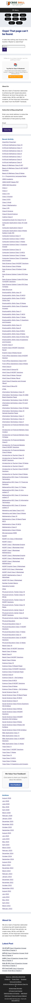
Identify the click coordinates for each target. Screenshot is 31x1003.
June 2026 (5, 804)
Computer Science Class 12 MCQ (13, 252)
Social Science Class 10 (10, 692)
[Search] (4, 50)
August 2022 (6, 891)
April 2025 (5, 845)
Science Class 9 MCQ (9, 680)
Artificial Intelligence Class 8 (12, 159)
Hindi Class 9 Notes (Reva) (11, 378)
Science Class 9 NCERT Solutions (13, 683)
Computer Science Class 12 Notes (13, 255)
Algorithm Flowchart (9, 142)
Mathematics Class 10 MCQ (11, 524)
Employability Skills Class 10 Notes (14, 303)
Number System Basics (10, 583)
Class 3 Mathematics (9, 205)
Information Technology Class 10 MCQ (15, 400)
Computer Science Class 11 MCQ (13, 239)
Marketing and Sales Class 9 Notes (14, 513)
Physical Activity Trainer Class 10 (13, 592)
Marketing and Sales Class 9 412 (13, 510)
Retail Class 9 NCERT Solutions (12, 657)
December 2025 (7, 821)
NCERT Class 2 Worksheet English (13, 555)
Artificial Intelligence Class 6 (12, 154)
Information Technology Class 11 (13, 416)
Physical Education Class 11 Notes (13, 632)
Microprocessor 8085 (9, 533)
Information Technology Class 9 (13, 422)
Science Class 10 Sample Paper (13, 672)
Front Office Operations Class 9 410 (14, 361)
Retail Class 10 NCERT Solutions (13, 648)
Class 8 (19, 23)
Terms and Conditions (15, 982)
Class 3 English (7, 196)
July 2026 (5, 801)
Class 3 (23, 15)
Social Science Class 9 (10, 701)
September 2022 (8, 888)
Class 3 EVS (6, 199)
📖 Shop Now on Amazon (15, 76)
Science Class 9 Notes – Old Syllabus (14, 689)
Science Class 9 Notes (9, 686)
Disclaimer (23, 979)
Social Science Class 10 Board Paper (14, 695)
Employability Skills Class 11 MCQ (13, 314)
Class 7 (12, 23)
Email (4, 123)
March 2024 (6, 865)
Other (4, 589)
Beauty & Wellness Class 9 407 (12, 165)
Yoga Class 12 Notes (9, 761)
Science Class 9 (7, 675)
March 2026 (6, 813)
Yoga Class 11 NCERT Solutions (12, 749)
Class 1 (8, 15)
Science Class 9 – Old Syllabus (12, 677)
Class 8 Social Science (10, 214)
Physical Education (8, 621)
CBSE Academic (7, 179)
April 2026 (5, 810)
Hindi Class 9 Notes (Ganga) (11, 375)
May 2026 (5, 807)
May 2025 (5, 842)
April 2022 (5, 903)
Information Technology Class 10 (13, 392)
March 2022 (6, 906)
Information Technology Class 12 (13, 419)
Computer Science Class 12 (11, 249)
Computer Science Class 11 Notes (13, 242)
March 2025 (6, 848)
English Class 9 (7, 345)
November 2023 (7, 868)
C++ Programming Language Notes (14, 176)
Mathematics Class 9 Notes (11, 530)
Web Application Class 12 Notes (13, 744)
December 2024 (7, 853)
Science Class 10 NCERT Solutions (14, 669)
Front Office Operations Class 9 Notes (15, 364)
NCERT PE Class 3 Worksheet (12, 580)
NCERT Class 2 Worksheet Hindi (13, 558)
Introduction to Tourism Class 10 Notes (15, 463)
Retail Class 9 (7, 654)
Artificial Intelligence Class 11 (12, 148)
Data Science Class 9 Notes (11, 266)
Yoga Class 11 (7, 746)
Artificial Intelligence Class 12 (12, 151)
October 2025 (7, 827)
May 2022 (5, 900)
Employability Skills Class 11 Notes (14, 317)
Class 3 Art (6, 194)
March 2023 (6, 871)
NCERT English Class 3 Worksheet (13, 566)
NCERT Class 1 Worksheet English (13, 544)
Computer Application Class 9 (12, 228)
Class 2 (15, 15)
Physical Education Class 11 (11, 624)
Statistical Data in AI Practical (11, 993)
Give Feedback (15, 785)
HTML (4, 389)
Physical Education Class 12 (11, 635)
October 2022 (7, 885)
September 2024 (8, 859)
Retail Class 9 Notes (9, 660)
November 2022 (7, 882)
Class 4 (8, 19)
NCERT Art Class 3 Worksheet (12, 539)
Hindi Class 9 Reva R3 (9, 386)
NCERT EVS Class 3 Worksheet (12, 569)
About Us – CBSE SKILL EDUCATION (15, 977)
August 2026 (6, 798)
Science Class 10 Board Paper (12, 666)
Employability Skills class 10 (11, 292)
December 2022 (7, 879)
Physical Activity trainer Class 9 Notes (15, 618)
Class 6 (23, 19)
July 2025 (5, 836)
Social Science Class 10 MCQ (12, 698)
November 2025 (7, 824)
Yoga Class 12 (7, 755)
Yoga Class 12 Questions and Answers (15, 764)
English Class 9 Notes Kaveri (12, 353)
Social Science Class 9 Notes (12, 722)
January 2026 (7, 818)
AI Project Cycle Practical (15, 991)
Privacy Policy (15, 979)
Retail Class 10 (7, 646)
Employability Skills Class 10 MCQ (13, 295)
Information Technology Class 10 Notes (15, 408)
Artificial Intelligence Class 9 (12, 162)
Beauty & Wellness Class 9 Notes (13, 173)
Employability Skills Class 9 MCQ (13, 331)
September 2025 (8, 830)
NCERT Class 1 (7, 542)
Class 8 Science (7, 211)
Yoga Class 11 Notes (9, 752)
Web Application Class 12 (10, 736)
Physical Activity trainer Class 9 (13, 610)
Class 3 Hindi (6, 202)
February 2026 (7, 816)
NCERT (4, 536)
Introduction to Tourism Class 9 (12, 466)
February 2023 (7, 874)
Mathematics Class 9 (9, 527)
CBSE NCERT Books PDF (10, 182)
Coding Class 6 (7, 217)
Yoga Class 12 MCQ (9, 758)
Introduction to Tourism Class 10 (13, 455)
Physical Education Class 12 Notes (14, 643)
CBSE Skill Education (9, 185)
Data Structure (7, 289)
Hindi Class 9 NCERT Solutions (12, 372)
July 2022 (5, 894)
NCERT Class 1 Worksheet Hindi (13, 547)
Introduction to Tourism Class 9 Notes (15, 474)
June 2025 (5, 839)
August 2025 (6, 833)
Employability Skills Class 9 (11, 328)
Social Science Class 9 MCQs (12, 709)
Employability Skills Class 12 (12, 325)
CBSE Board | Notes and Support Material (15, 996)
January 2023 (7, 877)
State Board (24, 993)
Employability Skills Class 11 (11, 311)
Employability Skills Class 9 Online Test (15, 337)
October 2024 (7, 856)
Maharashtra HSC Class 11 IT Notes (14, 487)
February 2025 (7, 850)
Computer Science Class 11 (11, 236)
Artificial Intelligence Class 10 (12, 145)
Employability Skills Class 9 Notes (13, 334)
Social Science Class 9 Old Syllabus (14, 730)
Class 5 (15, 19)
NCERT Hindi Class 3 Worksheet (13, 572)
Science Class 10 (8, 663)
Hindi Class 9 (6, 367)
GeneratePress (16, 1000)
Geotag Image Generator (15, 988)
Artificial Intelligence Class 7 (12, 156)
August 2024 (6, 862)
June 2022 (5, 897)
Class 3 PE (5, 208)
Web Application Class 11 (10, 733)
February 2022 (7, 909)
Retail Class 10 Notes (9, 651)
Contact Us (7, 979)
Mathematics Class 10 (9, 516)
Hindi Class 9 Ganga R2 (10, 369)
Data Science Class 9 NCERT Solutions (15, 263)
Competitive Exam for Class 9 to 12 (14, 220)
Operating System (8, 586)
